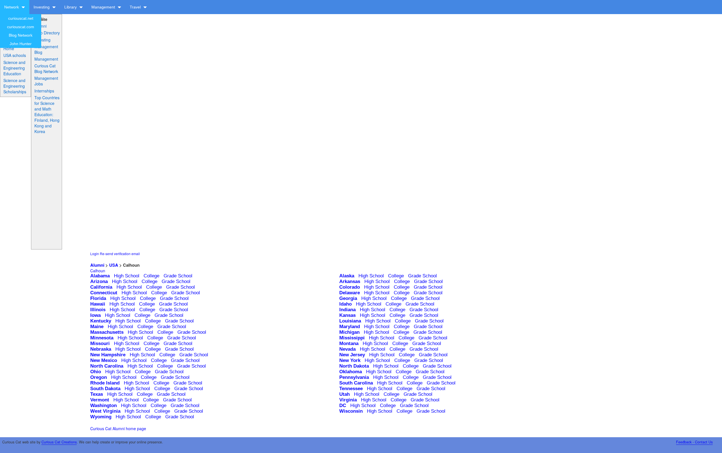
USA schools (14, 55)
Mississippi (352, 338)
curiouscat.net (20, 18)
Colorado (349, 287)
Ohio (95, 371)
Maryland (349, 326)
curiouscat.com (20, 27)
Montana (348, 343)
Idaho (345, 304)
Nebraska (100, 349)
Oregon (98, 377)
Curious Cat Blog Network (46, 68)
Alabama (100, 276)
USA (113, 265)
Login (94, 253)
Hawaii (97, 304)
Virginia (348, 400)
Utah (344, 394)
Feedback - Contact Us (694, 442)
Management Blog (46, 49)
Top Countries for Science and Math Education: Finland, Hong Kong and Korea (47, 114)
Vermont (99, 400)
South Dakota (105, 388)
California (101, 287)
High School (126, 276)
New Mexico (103, 360)
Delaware (349, 292)
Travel (136, 7)
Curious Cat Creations (59, 442)
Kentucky (100, 321)
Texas (96, 394)
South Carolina (356, 383)
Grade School (178, 276)
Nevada (347, 349)
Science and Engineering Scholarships (14, 86)
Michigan (349, 332)
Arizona (99, 281)
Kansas (347, 315)
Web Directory (47, 33)
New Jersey (352, 354)
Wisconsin (351, 411)
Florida (98, 298)
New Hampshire (108, 354)
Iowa (95, 315)
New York (349, 360)
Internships (44, 91)
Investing (42, 7)
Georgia (348, 298)
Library (71, 7)
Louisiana (350, 321)
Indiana (347, 309)
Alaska (346, 276)
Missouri (100, 343)
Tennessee (351, 388)
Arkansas (349, 281)
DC (342, 405)
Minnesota (101, 338)
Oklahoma (350, 371)
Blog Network (20, 35)
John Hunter (21, 43)
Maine (97, 326)
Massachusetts (107, 332)
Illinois (97, 309)
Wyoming (100, 416)
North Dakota (354, 366)
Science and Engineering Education (14, 67)
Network (12, 7)
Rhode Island (105, 383)
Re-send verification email (120, 253)
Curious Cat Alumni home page (118, 428)
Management (103, 7)
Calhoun (97, 270)
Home (8, 48)
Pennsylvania (354, 377)
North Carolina (106, 366)
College (151, 276)
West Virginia (105, 411)
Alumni (40, 26)
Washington (103, 405)
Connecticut (103, 292)
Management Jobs (46, 81)
